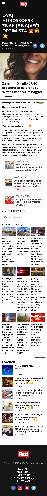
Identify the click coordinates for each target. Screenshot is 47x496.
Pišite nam (23, 481)
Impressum (23, 475)
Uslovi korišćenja (24, 478)
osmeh (18, 217)
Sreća (7, 217)
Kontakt (23, 468)
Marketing (23, 471)
